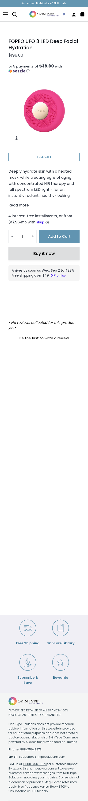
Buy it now (44, 253)
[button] (44, 68)
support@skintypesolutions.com (42, 757)
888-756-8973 (31, 749)
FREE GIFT (44, 157)
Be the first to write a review (44, 338)
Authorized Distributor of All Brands (44, 3)
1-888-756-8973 (35, 764)
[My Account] (72, 14)
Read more (18, 205)
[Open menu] (4, 14)
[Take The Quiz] (62, 14)
